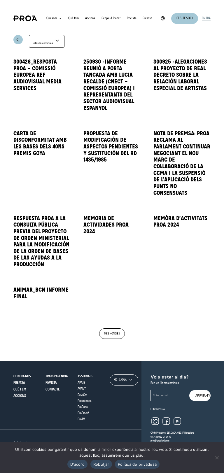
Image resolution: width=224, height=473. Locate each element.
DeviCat (82, 395)
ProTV (81, 419)
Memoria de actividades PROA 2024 (106, 225)
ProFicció (83, 413)
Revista (131, 18)
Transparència (57, 376)
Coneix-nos (22, 376)
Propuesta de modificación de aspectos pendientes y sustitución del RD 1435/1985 (110, 147)
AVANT (82, 388)
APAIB (81, 382)
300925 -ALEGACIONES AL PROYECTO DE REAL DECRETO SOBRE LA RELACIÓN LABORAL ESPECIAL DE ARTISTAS (180, 75)
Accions (90, 18)
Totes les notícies (46, 41)
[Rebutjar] (217, 457)
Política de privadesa (137, 464)
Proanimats (85, 400)
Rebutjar (101, 464)
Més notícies (112, 333)
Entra (206, 18)
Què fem (73, 18)
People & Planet (111, 18)
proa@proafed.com (159, 440)
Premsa (147, 18)
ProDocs (83, 407)
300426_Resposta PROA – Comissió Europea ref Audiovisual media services (37, 75)
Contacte (53, 389)
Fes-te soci (184, 18)
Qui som (51, 18)
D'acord (77, 464)
